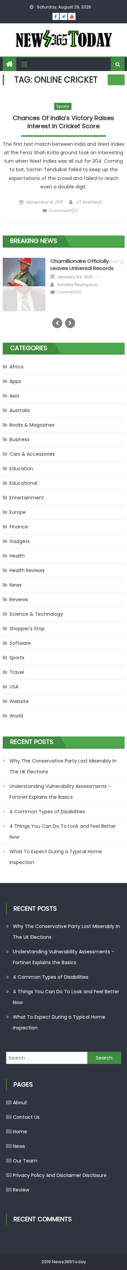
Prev (57, 323)
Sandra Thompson (77, 285)
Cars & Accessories (32, 454)
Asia (14, 395)
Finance (18, 526)
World (16, 715)
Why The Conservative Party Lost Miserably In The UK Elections (63, 766)
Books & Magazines (32, 425)
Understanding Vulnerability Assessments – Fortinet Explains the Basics (60, 791)
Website (19, 701)
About (20, 1102)
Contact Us (26, 1117)
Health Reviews (27, 570)
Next (70, 323)
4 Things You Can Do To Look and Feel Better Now (62, 831)
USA (13, 686)
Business (19, 439)
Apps (15, 381)
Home (20, 1131)
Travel (16, 672)
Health (17, 555)
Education (21, 468)
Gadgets (19, 541)
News (15, 585)
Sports (62, 106)
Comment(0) (63, 210)
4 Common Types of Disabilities (47, 811)
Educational (23, 483)
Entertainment (26, 497)
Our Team (25, 1160)
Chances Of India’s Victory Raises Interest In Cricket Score (63, 122)
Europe (17, 512)
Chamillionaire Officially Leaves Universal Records (82, 264)
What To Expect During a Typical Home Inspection (55, 857)
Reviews (18, 599)
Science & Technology (36, 614)
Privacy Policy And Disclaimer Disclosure (60, 1175)
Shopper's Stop (27, 628)
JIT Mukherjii (88, 202)
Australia (19, 410)
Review (21, 1189)
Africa (16, 366)
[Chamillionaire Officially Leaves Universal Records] (24, 271)
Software (20, 643)
